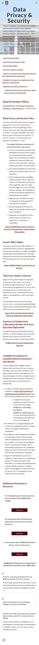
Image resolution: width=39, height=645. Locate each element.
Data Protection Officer (11, 58)
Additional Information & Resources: (15, 86)
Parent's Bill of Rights (10, 66)
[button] (2, 3)
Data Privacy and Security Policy (14, 62)
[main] (19, 27)
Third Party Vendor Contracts (13, 70)
